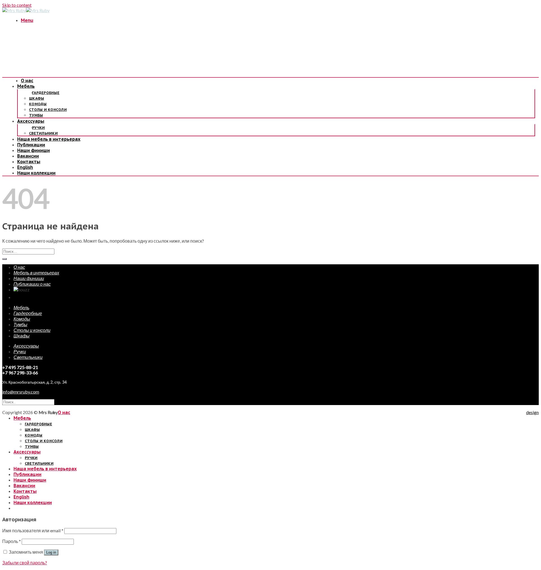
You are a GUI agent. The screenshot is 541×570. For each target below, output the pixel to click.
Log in (51, 552)
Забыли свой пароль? (24, 562)
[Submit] (4, 259)
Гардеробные (45, 92)
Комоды (38, 104)
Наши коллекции (36, 173)
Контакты (28, 161)
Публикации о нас (32, 284)
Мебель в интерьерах (36, 272)
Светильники (43, 133)
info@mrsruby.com (20, 391)
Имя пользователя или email (32, 530)
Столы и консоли (48, 109)
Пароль (11, 541)
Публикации (31, 144)
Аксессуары (30, 121)
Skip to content (17, 5)
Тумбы (36, 115)
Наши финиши (33, 150)
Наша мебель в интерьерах (48, 139)
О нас (27, 80)
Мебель (26, 86)
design (532, 412)
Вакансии (28, 156)
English (25, 167)
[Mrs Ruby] (26, 10)
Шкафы (36, 98)
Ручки (38, 127)
